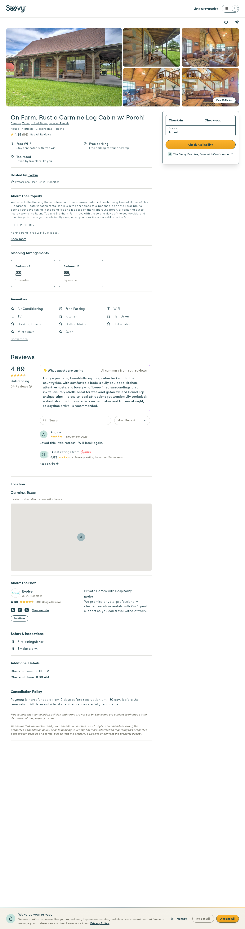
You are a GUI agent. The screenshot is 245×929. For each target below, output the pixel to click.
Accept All (227, 918)
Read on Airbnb (49, 463)
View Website (40, 610)
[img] (30, 386)
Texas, (26, 123)
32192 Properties (32, 595)
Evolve (33, 175)
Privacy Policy (99, 923)
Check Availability (200, 144)
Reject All (203, 918)
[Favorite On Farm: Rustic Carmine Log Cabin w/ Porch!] (225, 22)
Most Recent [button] (126, 420)
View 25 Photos (224, 100)
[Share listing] (236, 22)
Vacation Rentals (59, 123)
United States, (39, 123)
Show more (18, 239)
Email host (19, 618)
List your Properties (206, 8)
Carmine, (16, 123)
